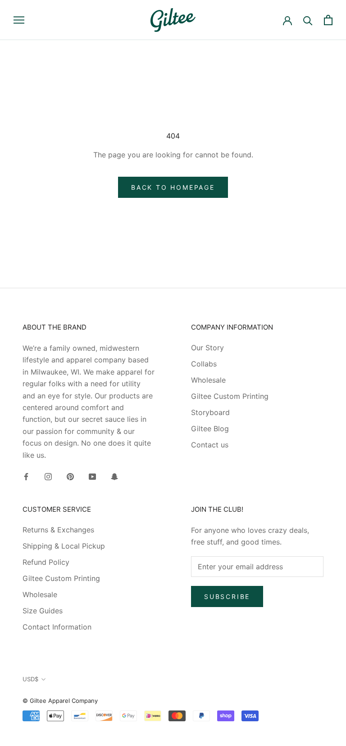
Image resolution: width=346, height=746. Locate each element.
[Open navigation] (19, 20)
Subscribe (227, 596)
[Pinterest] (70, 476)
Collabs (204, 363)
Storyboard (210, 412)
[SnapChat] (114, 476)
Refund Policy (46, 562)
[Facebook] (26, 476)
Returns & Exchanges (58, 529)
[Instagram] (48, 476)
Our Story (207, 347)
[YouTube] (92, 476)
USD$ (30, 679)
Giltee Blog (210, 428)
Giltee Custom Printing (230, 396)
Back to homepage (173, 187)
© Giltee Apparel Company (60, 700)
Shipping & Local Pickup (64, 545)
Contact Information (57, 626)
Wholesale (208, 379)
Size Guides (43, 610)
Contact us (209, 444)
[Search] (308, 20)
